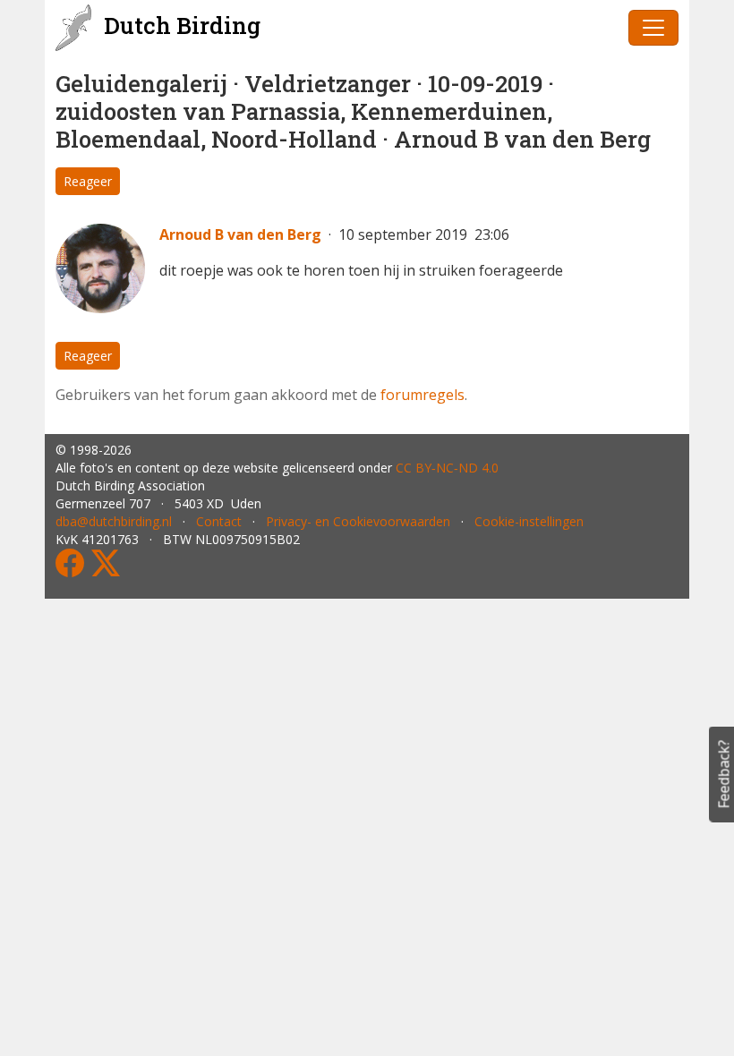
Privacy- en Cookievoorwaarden (358, 521)
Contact (219, 521)
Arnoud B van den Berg (240, 234)
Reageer (88, 181)
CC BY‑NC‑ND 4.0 (447, 467)
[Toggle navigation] (653, 28)
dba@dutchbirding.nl (113, 521)
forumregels (422, 395)
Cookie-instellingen (529, 521)
